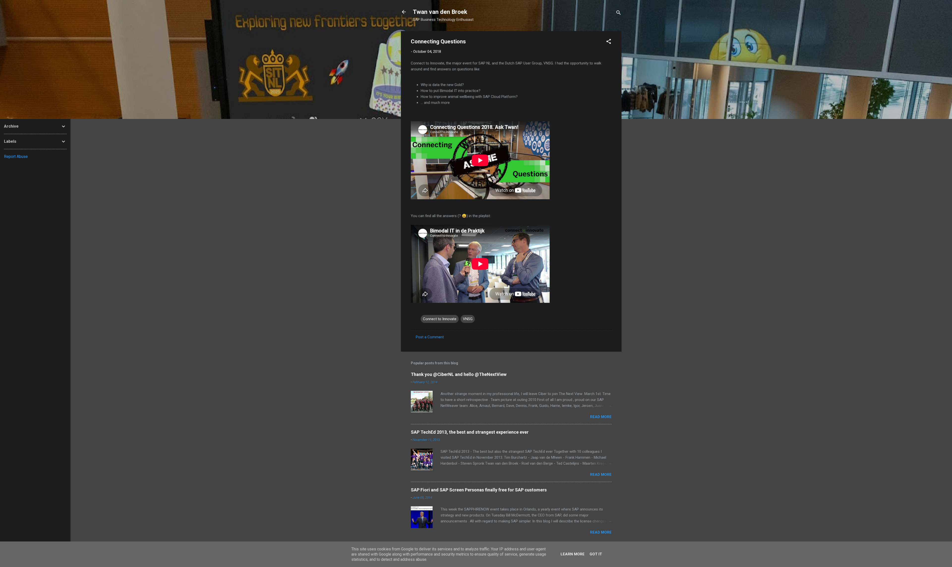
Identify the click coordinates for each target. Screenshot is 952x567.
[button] (609, 42)
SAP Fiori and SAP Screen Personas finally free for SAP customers (479, 489)
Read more (601, 417)
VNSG (468, 319)
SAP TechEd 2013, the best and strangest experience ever (470, 432)
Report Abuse (16, 156)
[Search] (619, 13)
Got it (596, 554)
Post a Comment (430, 337)
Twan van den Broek (440, 11)
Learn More (573, 554)
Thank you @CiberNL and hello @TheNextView (458, 374)
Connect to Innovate (439, 319)
